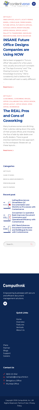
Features (20, 325)
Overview (20, 322)
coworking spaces (22, 98)
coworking (8, 98)
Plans (5, 345)
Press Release (9, 183)
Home (19, 319)
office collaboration (13, 101)
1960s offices (8, 19)
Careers (6, 356)
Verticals (20, 327)
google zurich (9, 28)
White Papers (9, 187)
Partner (6, 348)
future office (9, 25)
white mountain (24, 36)
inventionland (23, 28)
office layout (22, 30)
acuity (18, 19)
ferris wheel (26, 22)
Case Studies (8, 175)
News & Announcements (13, 179)
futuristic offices (24, 25)
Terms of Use (23, 403)
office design (9, 30)
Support (7, 353)
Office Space (21, 104)
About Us (20, 330)
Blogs (5, 351)
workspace (14, 107)
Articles (7, 17)
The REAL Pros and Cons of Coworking (16, 116)
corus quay (15, 22)
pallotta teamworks (12, 33)
